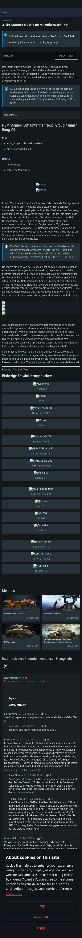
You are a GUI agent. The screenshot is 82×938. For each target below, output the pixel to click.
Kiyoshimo (41, 388)
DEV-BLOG (66, 56)
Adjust (40, 928)
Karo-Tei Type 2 (41, 558)
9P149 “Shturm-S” (41, 453)
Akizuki (41, 506)
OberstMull (10, 838)
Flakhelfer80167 (13, 739)
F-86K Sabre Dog (41, 465)
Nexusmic (14, 726)
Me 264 (41, 518)
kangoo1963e (12, 713)
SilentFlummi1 (16, 775)
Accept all (41, 917)
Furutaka (41, 530)
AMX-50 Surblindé (41, 494)
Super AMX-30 (41, 546)
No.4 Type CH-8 (41, 413)
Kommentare (17, 705)
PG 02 (41, 401)
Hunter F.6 (41, 570)
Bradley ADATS (41, 441)
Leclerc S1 (41, 477)
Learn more (14, 894)
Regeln (12, 698)
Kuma (41, 425)
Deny (41, 906)
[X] (5, 666)
